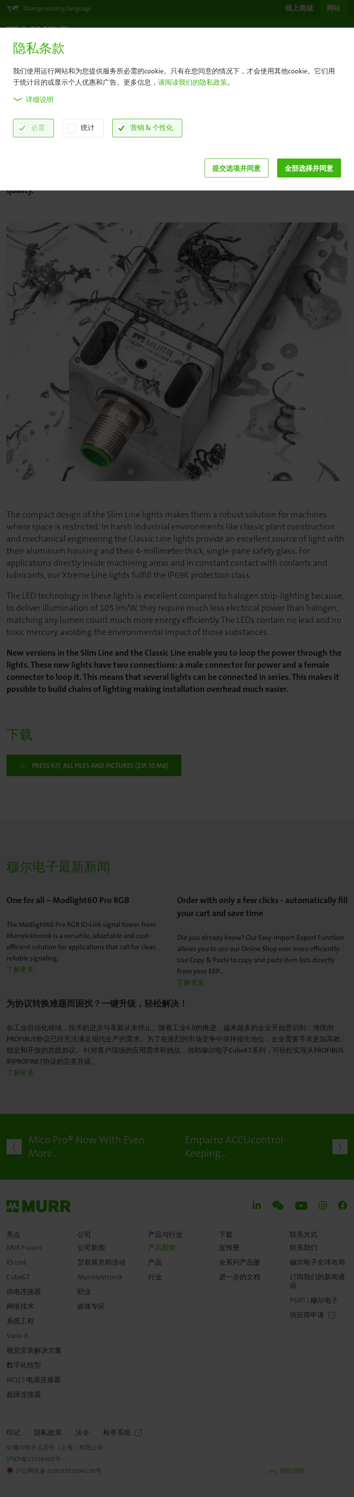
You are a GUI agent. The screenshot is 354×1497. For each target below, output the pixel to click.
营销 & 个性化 (151, 127)
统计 (88, 127)
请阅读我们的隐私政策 (192, 82)
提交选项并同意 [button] (236, 168)
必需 (38, 127)
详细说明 (40, 99)
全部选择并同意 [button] (309, 168)
